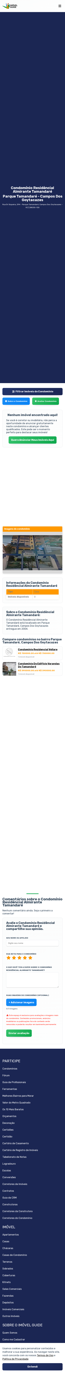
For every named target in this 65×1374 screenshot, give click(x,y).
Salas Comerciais (12, 1289)
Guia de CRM (9, 1197)
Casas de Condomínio (14, 1255)
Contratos (8, 1190)
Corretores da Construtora (17, 1211)
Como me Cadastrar (13, 1339)
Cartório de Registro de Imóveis (20, 1150)
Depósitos (8, 1302)
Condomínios (9, 1068)
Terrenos (7, 1261)
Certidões (7, 1129)
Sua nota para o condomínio (21, 954)
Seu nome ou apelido (17, 938)
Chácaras (7, 1248)
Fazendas (7, 1295)
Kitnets (6, 1282)
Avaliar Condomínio (47, 401)
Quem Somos (9, 1332)
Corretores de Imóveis (14, 1184)
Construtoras (10, 1204)
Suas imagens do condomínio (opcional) (27, 995)
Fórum (6, 1075)
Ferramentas (9, 1089)
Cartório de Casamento (15, 1143)
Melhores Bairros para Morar (18, 1095)
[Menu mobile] (60, 6)
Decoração (8, 1123)
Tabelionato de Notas (14, 1157)
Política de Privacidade (15, 1359)
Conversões (9, 1177)
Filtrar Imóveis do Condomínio (34, 391)
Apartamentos (10, 1234)
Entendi (33, 1366)
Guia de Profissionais (14, 1082)
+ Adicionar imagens (21, 1002)
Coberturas (8, 1275)
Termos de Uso (45, 1355)
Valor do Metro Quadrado (16, 1102)
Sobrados (7, 1268)
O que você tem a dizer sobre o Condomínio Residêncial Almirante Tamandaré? (29, 968)
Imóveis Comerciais (13, 1309)
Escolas (6, 1170)
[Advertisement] (32, 712)
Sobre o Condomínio (17, 401)
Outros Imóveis (10, 1316)
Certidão (7, 1136)
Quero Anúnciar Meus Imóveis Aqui (32, 439)
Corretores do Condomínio (17, 1218)
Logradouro (9, 1163)
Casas (5, 1241)
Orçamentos (9, 1116)
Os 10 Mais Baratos (13, 1109)
